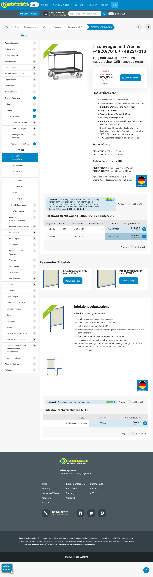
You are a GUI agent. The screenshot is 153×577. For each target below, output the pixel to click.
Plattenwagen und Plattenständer (16, 252)
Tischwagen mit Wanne (77, 27)
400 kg (52, 229)
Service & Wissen (51, 493)
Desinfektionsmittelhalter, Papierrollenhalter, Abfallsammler (16, 348)
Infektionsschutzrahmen (16, 339)
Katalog (46, 502)
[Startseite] (6, 27)
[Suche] (104, 13)
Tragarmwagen (14, 260)
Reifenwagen (14, 239)
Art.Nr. (114, 224)
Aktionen (12, 284)
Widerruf (70, 498)
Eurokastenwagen (14, 309)
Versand (94, 488)
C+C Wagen (13, 245)
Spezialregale (10, 86)
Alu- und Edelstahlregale (14, 74)
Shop (17, 27)
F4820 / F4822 (18, 150)
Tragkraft (49, 224)
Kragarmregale (10, 67)
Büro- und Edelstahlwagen (19, 226)
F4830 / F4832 (18, 165)
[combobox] (87, 13)
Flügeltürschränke (12, 364)
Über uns (46, 498)
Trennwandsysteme (12, 358)
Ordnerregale (10, 49)
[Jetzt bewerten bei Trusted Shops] (7, 575)
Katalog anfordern (75, 484)
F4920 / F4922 (18, 181)
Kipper (9, 327)
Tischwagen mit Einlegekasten (17, 136)
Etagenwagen (14, 272)
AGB (92, 493)
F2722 (14, 193)
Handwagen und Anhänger (17, 333)
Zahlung (70, 493)
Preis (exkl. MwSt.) (130, 224)
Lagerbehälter (10, 80)
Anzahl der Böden (95, 224)
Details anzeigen (72, 281)
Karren (9, 104)
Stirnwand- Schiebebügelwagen (17, 218)
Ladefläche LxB (76, 224)
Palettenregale (10, 61)
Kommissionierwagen (19, 205)
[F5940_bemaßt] (54, 367)
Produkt (82, 418)
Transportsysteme (31, 27)
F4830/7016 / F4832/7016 (17, 172)
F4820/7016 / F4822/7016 (17, 157)
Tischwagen (58, 27)
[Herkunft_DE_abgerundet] (141, 181)
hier (130, 180)
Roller (9, 315)
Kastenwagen (14, 266)
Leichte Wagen (12, 297)
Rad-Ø (61, 224)
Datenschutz (96, 484)
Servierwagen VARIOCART (17, 303)
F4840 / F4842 (18, 199)
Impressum (71, 488)
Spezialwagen (14, 278)
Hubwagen (11, 321)
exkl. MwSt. (120, 14)
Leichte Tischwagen (18, 128)
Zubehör (12, 291)
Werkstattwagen (15, 232)
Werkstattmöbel (11, 92)
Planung (46, 488)
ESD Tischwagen (17, 211)
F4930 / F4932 (18, 187)
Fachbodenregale (12, 43)
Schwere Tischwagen (19, 122)
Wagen (45, 27)
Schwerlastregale (11, 55)
